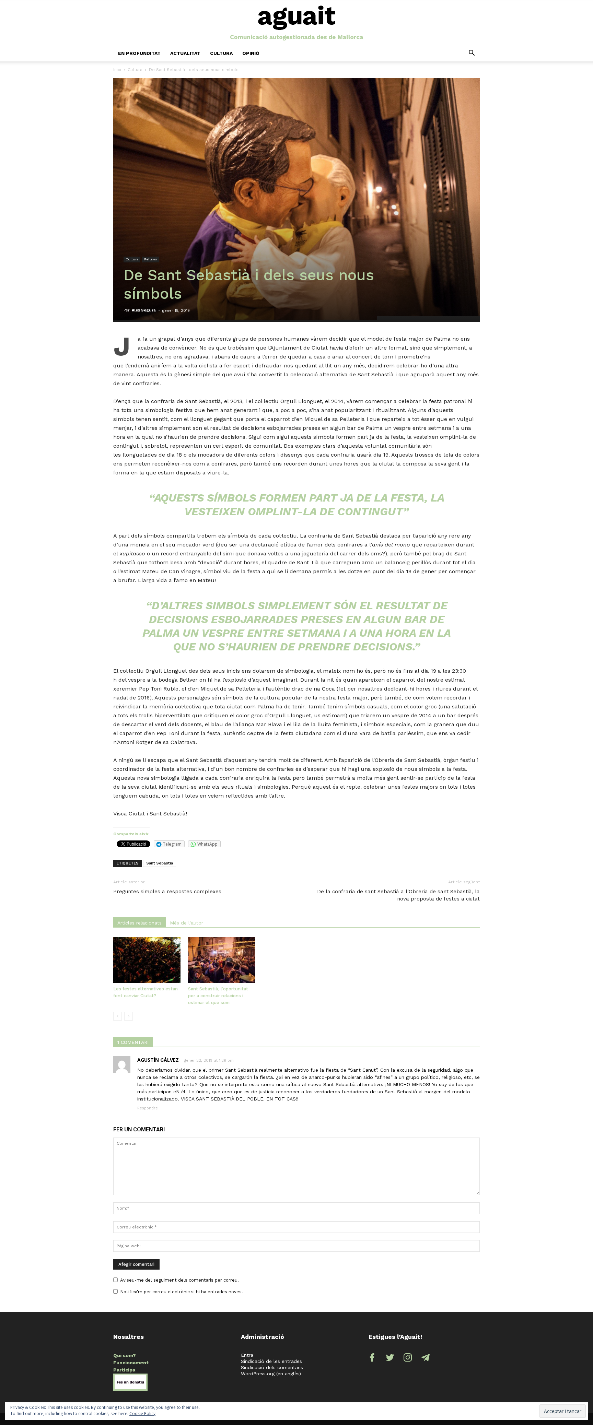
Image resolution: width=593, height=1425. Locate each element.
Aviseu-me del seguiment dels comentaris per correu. (179, 1280)
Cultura (221, 53)
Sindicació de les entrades (271, 1361)
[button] (471, 53)
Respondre (147, 1108)
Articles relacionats (139, 923)
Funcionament (131, 1362)
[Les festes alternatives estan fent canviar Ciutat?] (147, 960)
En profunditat (139, 53)
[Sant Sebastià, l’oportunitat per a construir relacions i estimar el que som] (221, 960)
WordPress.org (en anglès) (271, 1373)
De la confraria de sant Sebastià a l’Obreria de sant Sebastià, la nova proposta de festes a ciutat (398, 895)
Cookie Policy (142, 1413)
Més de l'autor (186, 923)
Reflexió (150, 259)
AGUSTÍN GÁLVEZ (158, 1060)
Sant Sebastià (159, 863)
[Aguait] (296, 23)
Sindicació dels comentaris (272, 1367)
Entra (247, 1355)
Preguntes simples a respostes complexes (167, 891)
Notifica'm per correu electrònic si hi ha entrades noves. (181, 1291)
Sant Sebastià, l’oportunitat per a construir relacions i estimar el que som (218, 995)
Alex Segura (144, 310)
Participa (124, 1370)
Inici (117, 69)
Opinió (250, 53)
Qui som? (124, 1355)
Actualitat (185, 53)
